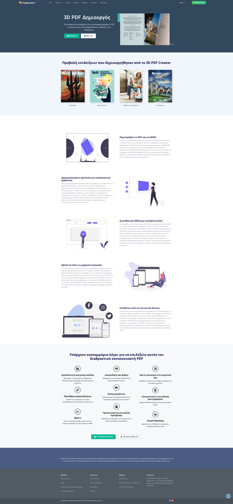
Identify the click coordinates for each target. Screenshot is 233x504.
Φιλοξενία (85, 2)
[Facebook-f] (170, 500)
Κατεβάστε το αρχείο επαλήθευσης (129, 482)
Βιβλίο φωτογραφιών (131, 105)
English (181, 2)
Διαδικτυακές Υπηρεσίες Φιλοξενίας (72, 487)
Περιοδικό (72, 105)
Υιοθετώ (92, 491)
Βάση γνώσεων (123, 478)
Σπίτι (50, 2)
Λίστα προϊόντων (66, 478)
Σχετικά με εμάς (94, 478)
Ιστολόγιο (94, 2)
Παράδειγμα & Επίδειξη (67, 491)
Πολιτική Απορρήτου (96, 482)
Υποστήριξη (103, 2)
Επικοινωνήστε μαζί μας (126, 487)
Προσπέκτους (102, 105)
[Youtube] (172, 500)
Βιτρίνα (76, 2)
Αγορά (68, 2)
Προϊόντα (58, 2)
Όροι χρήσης (94, 487)
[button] (145, 29)
